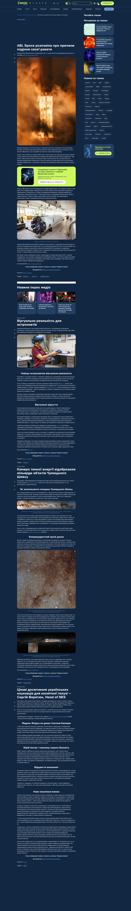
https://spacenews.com (34, 263)
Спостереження (55, 9)
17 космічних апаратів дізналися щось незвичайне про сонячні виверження (104, 42)
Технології (43, 9)
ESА (94, 82)
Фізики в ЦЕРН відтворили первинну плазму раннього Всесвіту (103, 55)
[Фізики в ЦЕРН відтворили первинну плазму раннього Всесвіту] (89, 55)
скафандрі (54, 387)
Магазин (98, 9)
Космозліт (109, 9)
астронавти (89, 114)
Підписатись (104, 153)
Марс (62, 383)
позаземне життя (106, 126)
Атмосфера (104, 90)
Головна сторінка (21, 15)
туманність (107, 134)
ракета (102, 130)
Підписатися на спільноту (52, 182)
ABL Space (25, 276)
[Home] (22, 3)
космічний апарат (104, 122)
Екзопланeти (97, 94)
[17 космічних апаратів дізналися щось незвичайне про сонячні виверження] (89, 42)
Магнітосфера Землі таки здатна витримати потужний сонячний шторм (104, 68)
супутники (88, 134)
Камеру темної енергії (34, 532)
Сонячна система (104, 102)
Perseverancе (107, 86)
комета (93, 122)
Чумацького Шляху (33, 482)
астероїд (109, 110)
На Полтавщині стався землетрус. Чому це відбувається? (103, 28)
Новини (19, 9)
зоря (105, 118)
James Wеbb (89, 86)
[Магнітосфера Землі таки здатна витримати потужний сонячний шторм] (89, 68)
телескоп (98, 134)
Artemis (87, 82)
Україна (65, 9)
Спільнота (107, 3)
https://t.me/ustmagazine (51, 269)
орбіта (96, 126)
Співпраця (89, 9)
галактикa (88, 118)
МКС (93, 98)
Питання (98, 25)
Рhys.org (29, 450)
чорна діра (95, 138)
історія (104, 138)
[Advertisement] (46, 33)
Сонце (93, 102)
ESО (100, 82)
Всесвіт (87, 94)
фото (86, 138)
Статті (27, 9)
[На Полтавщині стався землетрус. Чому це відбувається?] (89, 29)
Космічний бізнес (77, 9)
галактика (98, 118)
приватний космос (45, 276)
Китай (87, 98)
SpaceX (87, 90)
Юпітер (101, 110)
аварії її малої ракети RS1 (30, 55)
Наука (35, 9)
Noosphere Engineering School (58, 716)
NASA (97, 86)
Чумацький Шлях (27, 683)
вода (97, 114)
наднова (87, 126)
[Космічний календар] (95, 3)
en (58, 3)
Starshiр (95, 90)
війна (103, 114)
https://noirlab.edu (32, 670)
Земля (106, 94)
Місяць (107, 98)
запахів (58, 425)
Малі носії (34, 276)
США (86, 102)
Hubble (107, 82)
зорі (86, 122)
